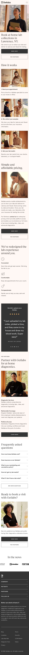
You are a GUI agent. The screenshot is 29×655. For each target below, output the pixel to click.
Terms (16, 632)
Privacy (3, 645)
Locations (3, 635)
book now (14, 51)
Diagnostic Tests (5, 642)
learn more (14, 434)
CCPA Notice (18, 638)
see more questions (14, 485)
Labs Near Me (5, 638)
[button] (26, 2)
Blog (2, 632)
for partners (14, 57)
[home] (6, 2)
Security (17, 635)
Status (16, 642)
